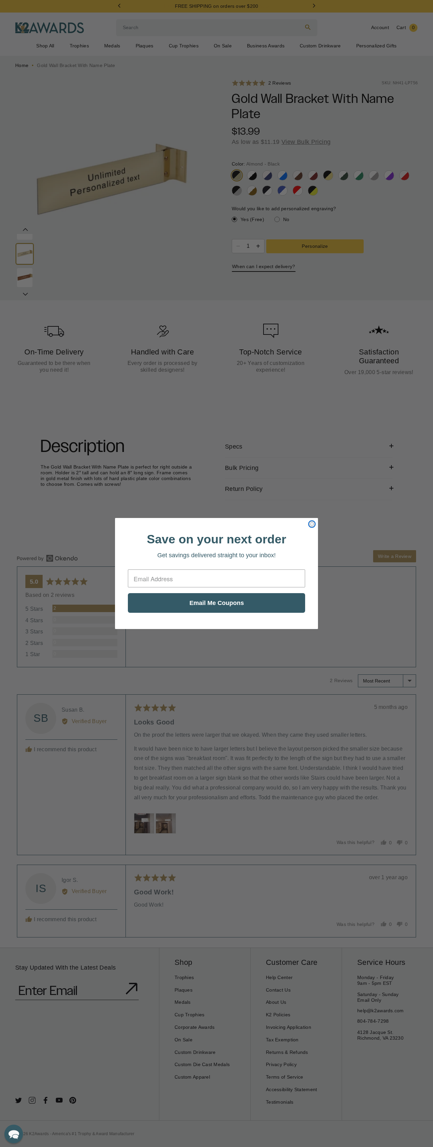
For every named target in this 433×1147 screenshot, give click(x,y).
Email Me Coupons (216, 603)
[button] (13, 1134)
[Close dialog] (312, 524)
